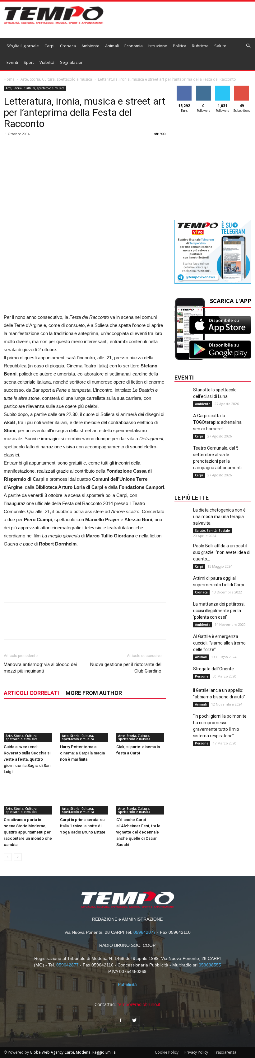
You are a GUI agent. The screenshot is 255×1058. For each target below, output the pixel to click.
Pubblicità (127, 984)
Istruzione (157, 46)
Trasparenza (225, 1052)
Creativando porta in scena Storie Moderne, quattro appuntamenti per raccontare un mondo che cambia (28, 832)
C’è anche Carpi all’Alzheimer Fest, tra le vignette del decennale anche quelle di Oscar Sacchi (138, 832)
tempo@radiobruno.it (139, 1004)
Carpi (49, 46)
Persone (201, 676)
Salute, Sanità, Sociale (212, 530)
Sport (29, 62)
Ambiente (90, 46)
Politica (179, 46)
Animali (112, 46)
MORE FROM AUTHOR (94, 693)
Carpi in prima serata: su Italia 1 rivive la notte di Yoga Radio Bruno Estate (82, 825)
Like (184, 88)
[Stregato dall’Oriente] (182, 678)
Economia (133, 46)
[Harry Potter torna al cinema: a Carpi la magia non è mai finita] (85, 724)
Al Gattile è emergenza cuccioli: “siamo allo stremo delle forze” (219, 643)
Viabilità (46, 62)
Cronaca (68, 46)
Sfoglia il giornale (23, 46)
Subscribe (241, 88)
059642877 (144, 932)
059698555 (210, 964)
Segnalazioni (72, 62)
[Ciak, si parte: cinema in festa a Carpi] (141, 724)
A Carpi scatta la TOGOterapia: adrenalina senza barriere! (217, 422)
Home (9, 79)
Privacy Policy (196, 1052)
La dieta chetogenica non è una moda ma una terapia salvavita (219, 517)
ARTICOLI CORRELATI (31, 693)
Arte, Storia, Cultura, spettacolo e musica (56, 79)
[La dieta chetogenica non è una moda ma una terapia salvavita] (182, 519)
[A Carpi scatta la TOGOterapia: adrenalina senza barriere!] (182, 425)
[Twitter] (135, 1021)
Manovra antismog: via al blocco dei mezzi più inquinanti (40, 668)
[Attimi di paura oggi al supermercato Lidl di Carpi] (182, 587)
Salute (220, 46)
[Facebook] (120, 1021)
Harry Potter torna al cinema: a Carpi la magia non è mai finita (82, 753)
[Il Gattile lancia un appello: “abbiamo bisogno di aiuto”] (182, 699)
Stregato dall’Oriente (213, 668)
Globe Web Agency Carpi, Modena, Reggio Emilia (73, 1052)
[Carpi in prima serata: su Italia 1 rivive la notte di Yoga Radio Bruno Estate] (85, 797)
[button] (248, 46)
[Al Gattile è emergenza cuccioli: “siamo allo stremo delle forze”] (182, 645)
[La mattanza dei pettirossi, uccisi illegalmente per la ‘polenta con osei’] (182, 613)
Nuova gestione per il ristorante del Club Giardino (125, 668)
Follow (203, 88)
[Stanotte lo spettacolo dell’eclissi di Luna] (182, 399)
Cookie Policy (166, 1052)
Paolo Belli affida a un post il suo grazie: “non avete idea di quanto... (221, 552)
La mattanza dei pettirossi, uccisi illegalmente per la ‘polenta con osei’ (219, 611)
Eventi (12, 62)
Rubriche (200, 46)
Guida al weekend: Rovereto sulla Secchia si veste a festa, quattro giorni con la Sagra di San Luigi (27, 759)
